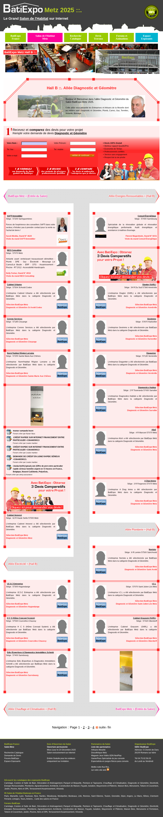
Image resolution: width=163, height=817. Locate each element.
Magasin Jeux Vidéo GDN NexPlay (106, 755)
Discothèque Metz (99, 753)
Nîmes (146, 796)
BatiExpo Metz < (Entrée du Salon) (27, 196)
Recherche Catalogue (13, 753)
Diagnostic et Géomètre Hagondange (22, 607)
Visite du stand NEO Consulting (20, 276)
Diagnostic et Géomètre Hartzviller (141, 339)
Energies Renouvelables (15, 809)
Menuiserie (134, 786)
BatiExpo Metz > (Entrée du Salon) (135, 709)
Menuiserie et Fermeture (147, 809)
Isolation (92, 786)
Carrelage (8, 783)
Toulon (107, 796)
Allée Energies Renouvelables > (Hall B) (132, 196)
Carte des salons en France (46, 799)
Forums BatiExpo (11, 758)
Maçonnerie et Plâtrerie (106, 786)
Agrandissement (42, 786)
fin (109, 727)
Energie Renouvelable (14, 786)
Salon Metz (9, 747)
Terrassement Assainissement (42, 789)
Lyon (21, 796)
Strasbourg (51, 796)
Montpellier (62, 796)
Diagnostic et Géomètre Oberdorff (141, 641)
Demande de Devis (12, 755)
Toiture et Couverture (149, 786)
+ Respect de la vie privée (114, 157)
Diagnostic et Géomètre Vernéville (141, 373)
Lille (80, 796)
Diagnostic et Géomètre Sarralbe (142, 410)
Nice (36, 796)
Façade (84, 786)
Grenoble (116, 796)
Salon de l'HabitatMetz (45, 37)
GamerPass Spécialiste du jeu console (108, 758)
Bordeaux (72, 796)
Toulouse (29, 796)
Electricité (154, 783)
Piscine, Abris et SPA (19, 789)
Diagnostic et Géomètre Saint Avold (141, 569)
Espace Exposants (12, 761)
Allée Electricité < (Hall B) (22, 564)
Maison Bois (123, 786)
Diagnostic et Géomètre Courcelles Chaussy (26, 641)
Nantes (42, 796)
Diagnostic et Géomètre (138, 783)
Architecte (54, 786)
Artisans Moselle (98, 750)
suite (102, 727)
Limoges (16, 799)
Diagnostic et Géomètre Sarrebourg (22, 675)
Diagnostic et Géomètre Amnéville (141, 307)
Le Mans (138, 796)
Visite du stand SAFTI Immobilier (20, 239)
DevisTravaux (98, 37)
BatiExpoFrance (16, 37)
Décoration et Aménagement (49, 783)
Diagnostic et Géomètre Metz (144, 450)
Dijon (123, 796)
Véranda (60, 789)
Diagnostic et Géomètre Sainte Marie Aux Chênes (28, 376)
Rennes (86, 796)
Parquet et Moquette (73, 783)
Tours (23, 799)
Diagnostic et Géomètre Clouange (21, 342)
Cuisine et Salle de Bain (25, 783)
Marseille (14, 796)
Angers (130, 796)
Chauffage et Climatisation (115, 783)
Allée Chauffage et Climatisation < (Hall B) (32, 709)
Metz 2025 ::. (63, 10)
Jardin (7, 789)
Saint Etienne (97, 796)
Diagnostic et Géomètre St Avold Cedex (24, 307)
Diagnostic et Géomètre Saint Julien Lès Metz (136, 604)
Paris (6, 796)
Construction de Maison (69, 786)
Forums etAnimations (122, 37)
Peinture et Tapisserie (92, 783)
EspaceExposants (146, 37)
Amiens (29, 799)
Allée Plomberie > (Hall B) (140, 529)
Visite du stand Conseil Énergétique (141, 239)
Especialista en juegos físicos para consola (109, 761)
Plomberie (29, 786)
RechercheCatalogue (75, 37)
